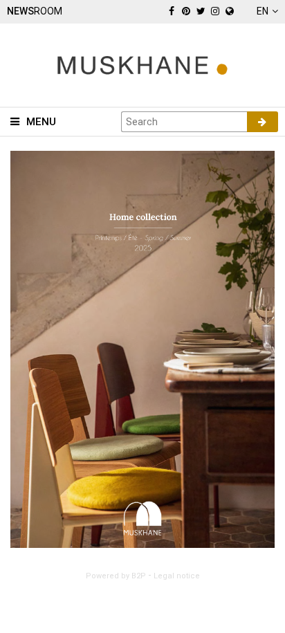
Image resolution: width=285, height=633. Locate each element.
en (262, 11)
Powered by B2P (116, 575)
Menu (41, 122)
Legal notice (177, 575)
